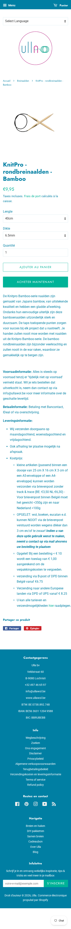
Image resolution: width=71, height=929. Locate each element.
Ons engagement (35, 748)
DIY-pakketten (35, 831)
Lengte (7, 211)
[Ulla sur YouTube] (44, 804)
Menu (11, 5)
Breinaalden (23, 81)
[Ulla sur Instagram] (35, 804)
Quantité (9, 245)
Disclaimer (35, 753)
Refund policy (35, 784)
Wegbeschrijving (36, 737)
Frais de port (32, 196)
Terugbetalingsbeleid (35, 769)
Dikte (6, 228)
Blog (35, 852)
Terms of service (35, 779)
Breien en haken (35, 825)
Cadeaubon (35, 841)
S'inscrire (56, 883)
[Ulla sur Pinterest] (26, 804)
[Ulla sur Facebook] (17, 804)
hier (51, 606)
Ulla (34, 895)
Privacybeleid (35, 758)
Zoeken (35, 742)
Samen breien (35, 836)
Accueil (6, 81)
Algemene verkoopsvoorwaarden (35, 763)
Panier (63, 5)
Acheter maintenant (35, 282)
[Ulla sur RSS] (54, 804)
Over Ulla (35, 846)
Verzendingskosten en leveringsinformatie (35, 774)
